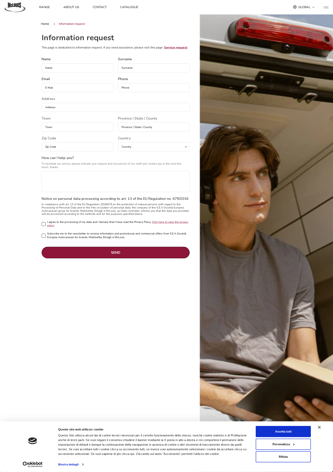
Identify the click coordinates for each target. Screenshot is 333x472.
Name (46, 59)
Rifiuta (283, 456)
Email (46, 79)
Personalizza (281, 444)
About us (71, 7)
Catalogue (129, 7)
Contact (100, 7)
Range (44, 7)
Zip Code (49, 138)
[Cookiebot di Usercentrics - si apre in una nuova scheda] (33, 464)
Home (45, 24)
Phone (123, 79)
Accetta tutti (283, 431)
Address (48, 99)
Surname (125, 59)
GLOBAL (304, 7)
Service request (176, 47)
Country (124, 138)
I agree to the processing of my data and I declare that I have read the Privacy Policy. (117, 223)
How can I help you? (58, 158)
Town (46, 118)
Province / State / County (137, 118)
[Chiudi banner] (319, 427)
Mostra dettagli (68, 464)
